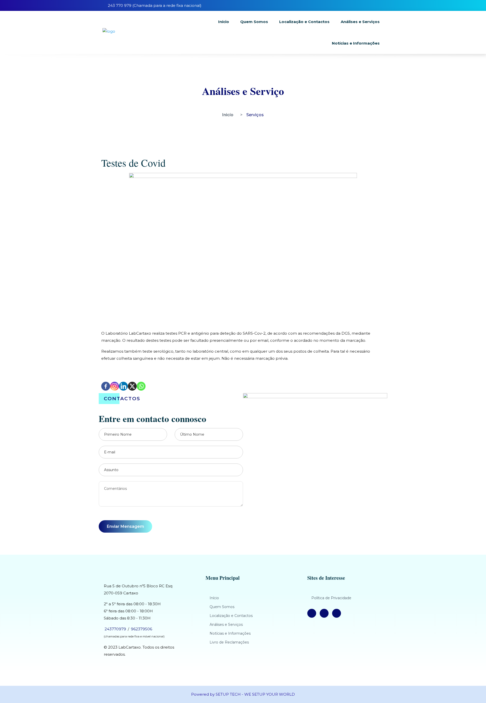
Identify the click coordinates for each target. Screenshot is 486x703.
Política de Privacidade (331, 598)
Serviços (255, 114)
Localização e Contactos (304, 21)
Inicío (227, 114)
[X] (132, 386)
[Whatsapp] (141, 386)
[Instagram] (114, 386)
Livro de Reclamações (229, 642)
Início (223, 21)
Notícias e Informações (356, 43)
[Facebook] (105, 386)
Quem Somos (254, 21)
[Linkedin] (123, 386)
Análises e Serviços (360, 21)
